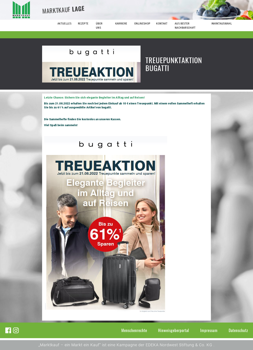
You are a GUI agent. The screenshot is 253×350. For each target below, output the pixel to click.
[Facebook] (8, 330)
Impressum (209, 330)
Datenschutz (238, 330)
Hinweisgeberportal (173, 330)
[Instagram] (16, 330)
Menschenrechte (134, 330)
